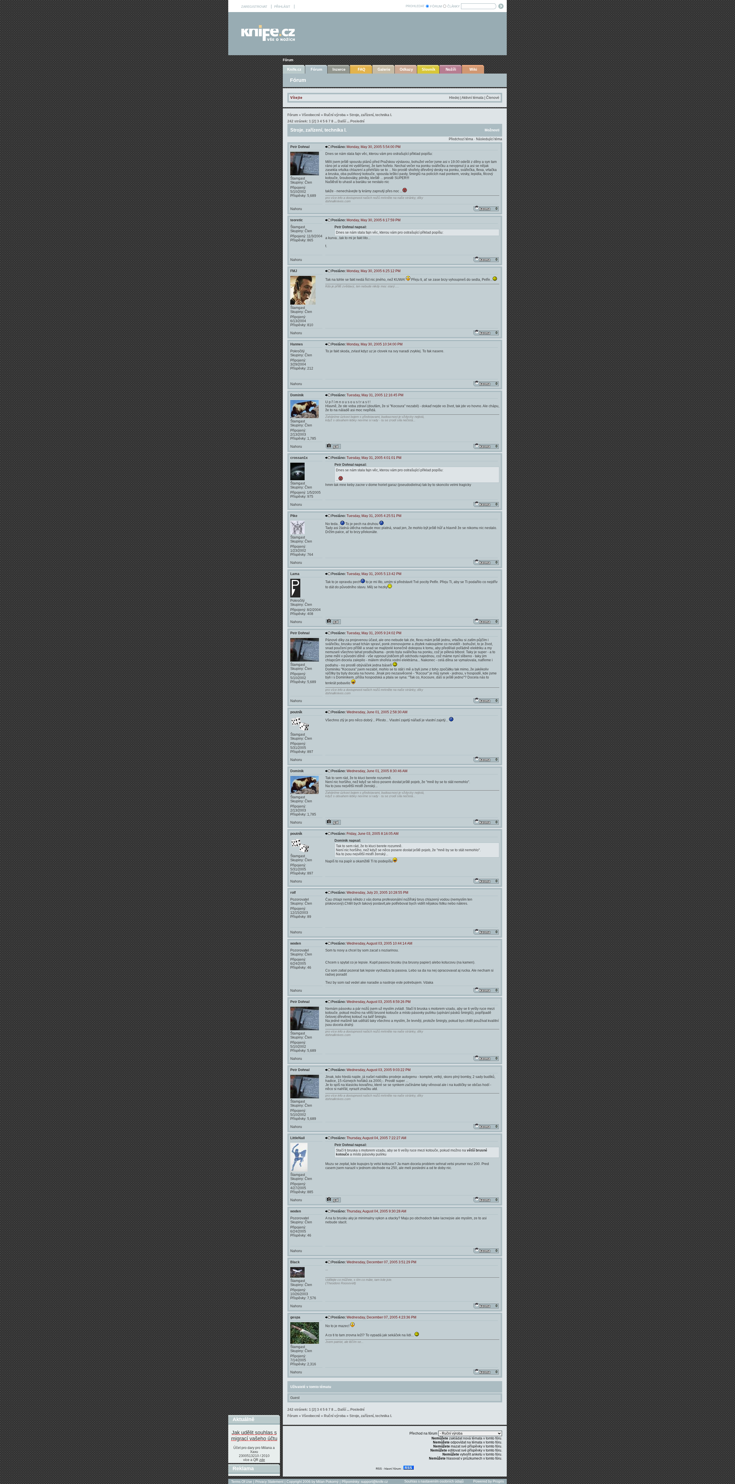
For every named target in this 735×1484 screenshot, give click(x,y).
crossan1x (299, 458)
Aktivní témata (472, 98)
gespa (295, 1317)
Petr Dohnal (300, 147)
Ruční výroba (335, 115)
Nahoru (296, 209)
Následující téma (489, 139)
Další (342, 121)
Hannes (296, 344)
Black (295, 1262)
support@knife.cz (374, 1482)
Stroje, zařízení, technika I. (370, 115)
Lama (294, 574)
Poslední (357, 121)
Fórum (288, 60)
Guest (294, 1398)
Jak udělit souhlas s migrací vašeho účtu (254, 1435)
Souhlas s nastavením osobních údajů (434, 1481)
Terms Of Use (241, 1482)
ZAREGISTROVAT (254, 6)
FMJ (293, 271)
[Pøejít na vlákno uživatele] (333, 446)
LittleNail (297, 1138)
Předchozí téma (461, 139)
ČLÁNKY (453, 6)
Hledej (454, 98)
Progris (498, 1481)
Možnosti (492, 130)
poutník (296, 712)
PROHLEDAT (415, 6)
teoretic (296, 220)
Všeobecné (311, 115)
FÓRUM (436, 6)
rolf (293, 893)
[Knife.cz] (268, 39)
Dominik (297, 395)
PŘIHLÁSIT (282, 6)
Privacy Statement (269, 1482)
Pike (293, 516)
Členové (492, 98)
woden (295, 943)
